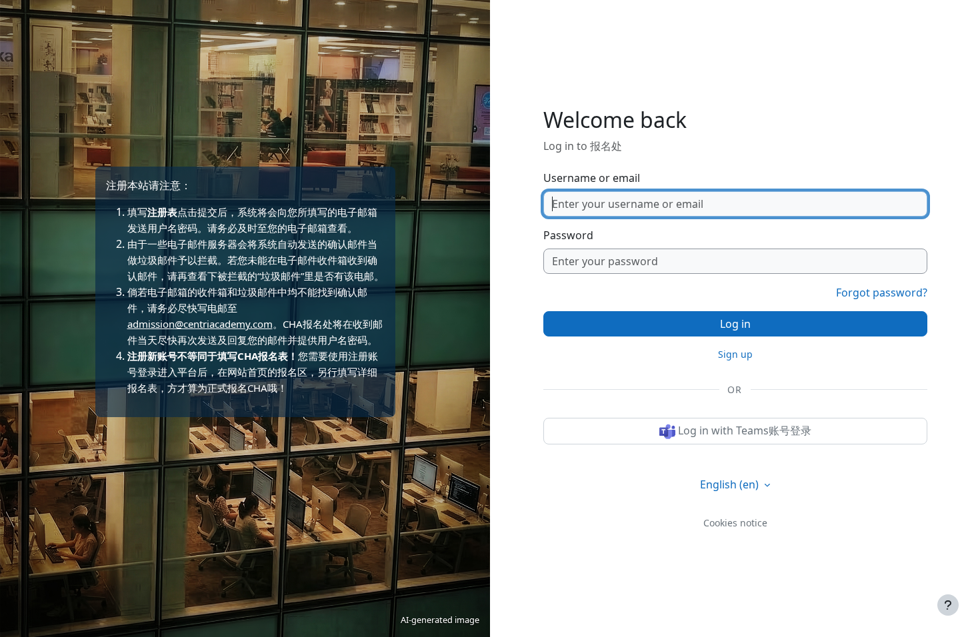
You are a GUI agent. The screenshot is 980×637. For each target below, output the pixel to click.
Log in (735, 324)
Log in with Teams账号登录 (743, 430)
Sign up (735, 354)
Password (568, 235)
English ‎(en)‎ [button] (730, 484)
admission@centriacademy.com (200, 323)
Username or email (591, 178)
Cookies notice (735, 522)
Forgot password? (881, 292)
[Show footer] (948, 605)
